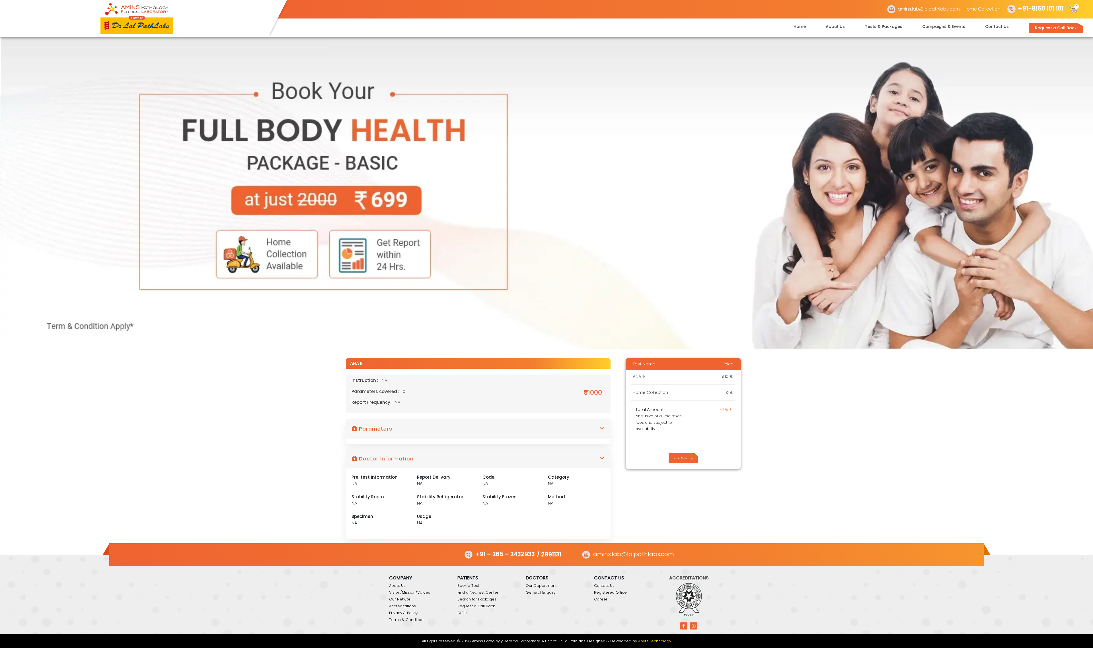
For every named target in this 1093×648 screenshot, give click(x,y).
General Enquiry (541, 592)
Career (600, 599)
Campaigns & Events (943, 26)
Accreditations (402, 606)
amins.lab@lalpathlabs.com (929, 9)
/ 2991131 (549, 554)
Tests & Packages (883, 26)
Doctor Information (385, 458)
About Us (835, 26)
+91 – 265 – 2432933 (505, 554)
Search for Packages (476, 599)
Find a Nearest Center (477, 592)
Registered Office (610, 592)
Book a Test (468, 585)
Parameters (374, 428)
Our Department (541, 585)
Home (800, 26)
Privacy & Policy (403, 613)
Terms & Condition (406, 619)
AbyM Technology (654, 641)
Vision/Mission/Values (409, 592)
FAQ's (462, 613)
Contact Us (997, 26)
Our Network (400, 599)
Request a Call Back (1056, 28)
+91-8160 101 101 (1040, 8)
